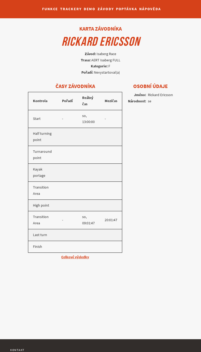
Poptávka (126, 9)
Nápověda (150, 9)
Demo (90, 9)
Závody (106, 9)
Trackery (70, 9)
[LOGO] (18, 6)
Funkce (50, 9)
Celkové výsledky (75, 257)
